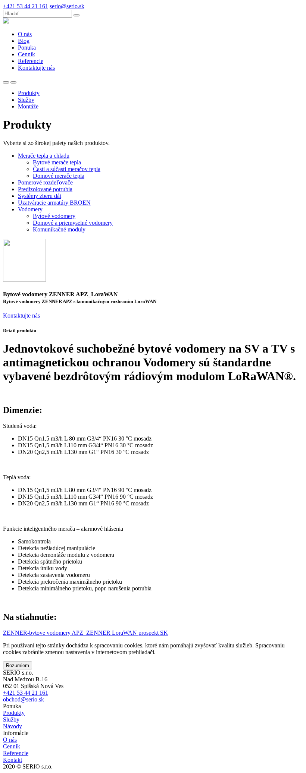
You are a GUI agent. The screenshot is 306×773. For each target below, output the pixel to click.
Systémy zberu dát (39, 196)
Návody (12, 726)
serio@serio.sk (67, 6)
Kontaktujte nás (21, 315)
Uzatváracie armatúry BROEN (54, 202)
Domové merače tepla (58, 176)
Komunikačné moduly (59, 229)
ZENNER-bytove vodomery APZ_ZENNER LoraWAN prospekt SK (85, 633)
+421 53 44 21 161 (25, 6)
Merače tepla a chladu (43, 155)
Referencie (15, 753)
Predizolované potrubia (45, 189)
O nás (10, 739)
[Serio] (6, 21)
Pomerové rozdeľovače (45, 182)
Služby (11, 719)
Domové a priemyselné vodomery (73, 223)
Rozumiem (17, 665)
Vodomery (30, 209)
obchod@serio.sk (23, 699)
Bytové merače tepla (57, 162)
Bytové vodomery (54, 216)
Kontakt (12, 760)
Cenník (11, 746)
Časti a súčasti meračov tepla (66, 169)
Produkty (14, 713)
